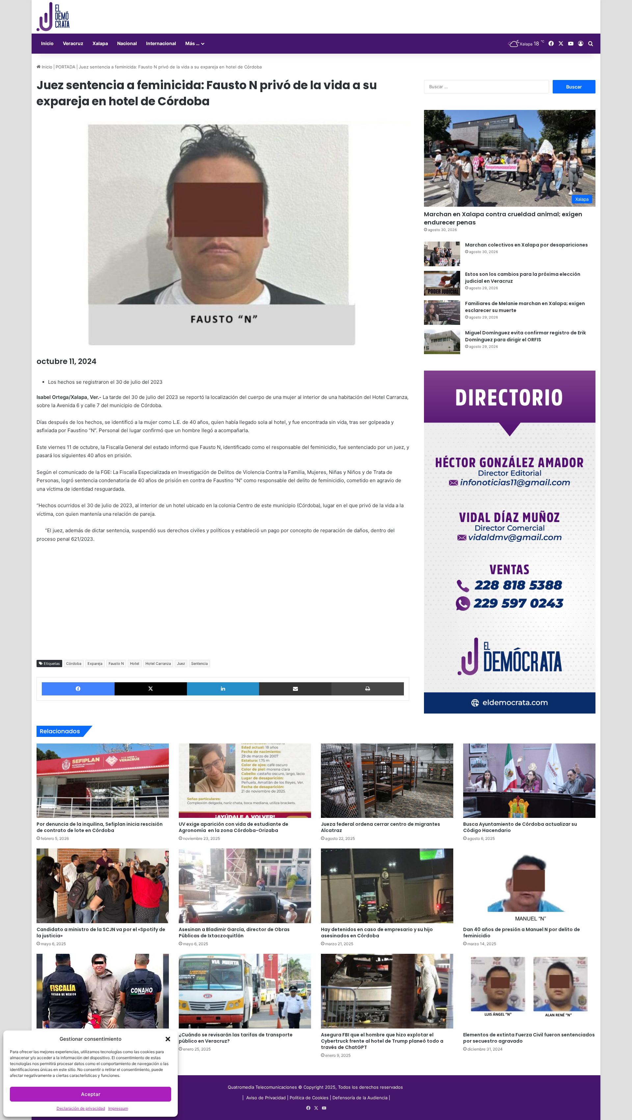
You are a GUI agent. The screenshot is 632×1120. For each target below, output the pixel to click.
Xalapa (100, 43)
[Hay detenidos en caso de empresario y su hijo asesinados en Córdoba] (387, 885)
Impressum (118, 1108)
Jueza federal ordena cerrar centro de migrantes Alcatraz (380, 827)
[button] (168, 1039)
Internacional (161, 43)
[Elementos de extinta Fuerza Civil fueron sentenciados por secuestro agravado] (529, 991)
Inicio (47, 43)
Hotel (134, 663)
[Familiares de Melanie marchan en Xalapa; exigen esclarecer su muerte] (442, 312)
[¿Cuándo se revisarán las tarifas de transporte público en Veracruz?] (245, 991)
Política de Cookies (309, 1097)
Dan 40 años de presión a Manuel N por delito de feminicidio (521, 932)
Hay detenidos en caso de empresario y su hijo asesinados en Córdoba (377, 932)
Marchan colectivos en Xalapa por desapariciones (526, 245)
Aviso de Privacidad (266, 1097)
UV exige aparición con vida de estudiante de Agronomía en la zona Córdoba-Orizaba (233, 827)
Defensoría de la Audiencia (359, 1097)
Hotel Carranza (158, 663)
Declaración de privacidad (81, 1108)
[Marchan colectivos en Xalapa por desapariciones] (442, 254)
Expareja (95, 663)
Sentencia (199, 663)
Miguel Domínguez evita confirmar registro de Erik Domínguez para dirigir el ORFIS (525, 336)
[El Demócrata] (53, 16)
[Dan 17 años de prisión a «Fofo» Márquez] (103, 991)
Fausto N (116, 663)
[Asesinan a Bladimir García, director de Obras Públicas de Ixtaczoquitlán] (245, 885)
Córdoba (73, 663)
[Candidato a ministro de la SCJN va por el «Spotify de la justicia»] (103, 885)
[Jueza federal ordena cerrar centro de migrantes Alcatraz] (387, 780)
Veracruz (73, 43)
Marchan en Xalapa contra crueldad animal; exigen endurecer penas (503, 218)
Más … (192, 43)
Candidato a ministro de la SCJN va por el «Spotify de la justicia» (101, 932)
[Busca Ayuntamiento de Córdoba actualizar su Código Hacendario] (529, 780)
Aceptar (90, 1094)
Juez (181, 663)
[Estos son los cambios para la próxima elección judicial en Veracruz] (442, 283)
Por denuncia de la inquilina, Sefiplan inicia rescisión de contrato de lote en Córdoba (100, 827)
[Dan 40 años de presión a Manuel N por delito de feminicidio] (529, 885)
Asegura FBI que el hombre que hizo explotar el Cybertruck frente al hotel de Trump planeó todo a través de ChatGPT (382, 1041)
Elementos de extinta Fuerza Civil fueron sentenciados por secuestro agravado (529, 1037)
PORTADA (65, 66)
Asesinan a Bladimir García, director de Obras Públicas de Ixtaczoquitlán (234, 932)
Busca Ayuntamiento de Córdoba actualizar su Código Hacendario (520, 827)
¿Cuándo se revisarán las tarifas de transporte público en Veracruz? (236, 1037)
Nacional (127, 43)
